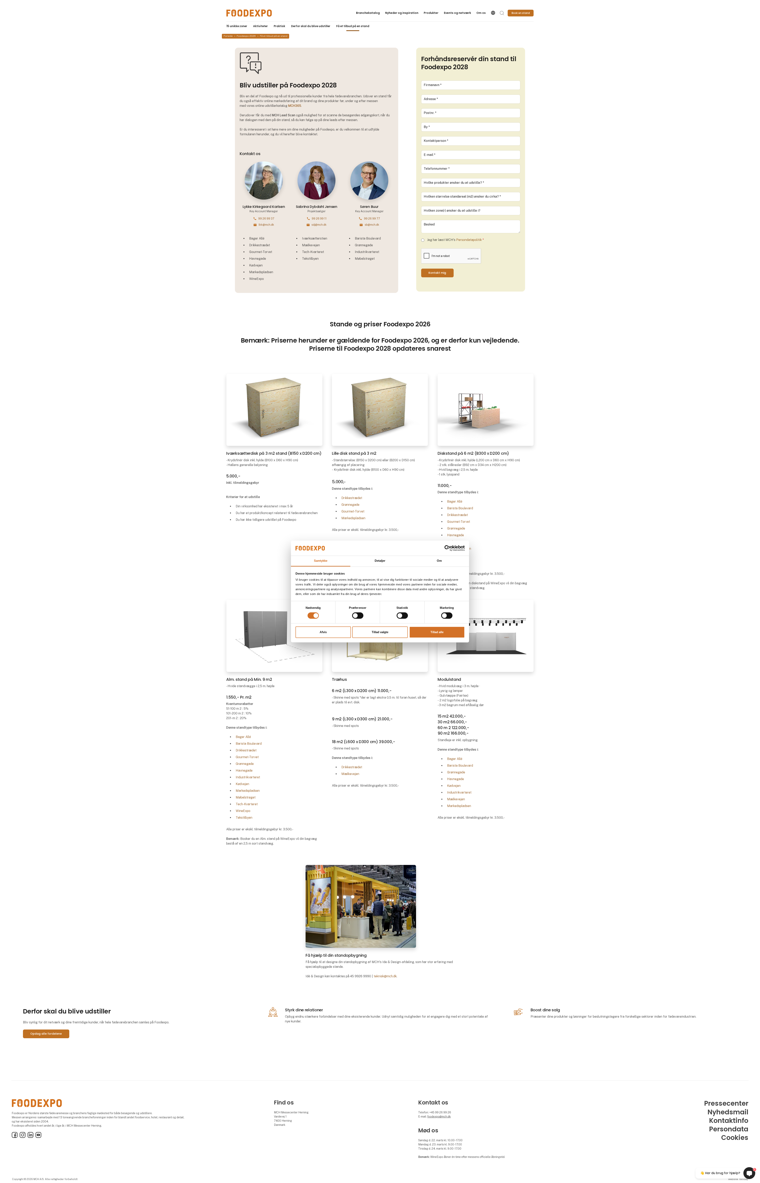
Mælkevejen (350, 774)
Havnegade (455, 535)
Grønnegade (350, 505)
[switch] (357, 615)
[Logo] (249, 13)
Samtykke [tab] (321, 561)
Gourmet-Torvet (352, 511)
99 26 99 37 (266, 218)
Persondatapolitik (469, 240)
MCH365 (294, 106)
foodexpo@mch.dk (439, 1116)
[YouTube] (38, 1136)
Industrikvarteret (248, 777)
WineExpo (243, 811)
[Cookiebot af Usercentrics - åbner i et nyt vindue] (447, 548)
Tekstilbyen (244, 817)
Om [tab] (439, 561)
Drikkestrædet (351, 498)
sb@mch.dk (372, 224)
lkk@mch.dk (266, 224)
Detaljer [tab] (380, 561)
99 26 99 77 (372, 218)
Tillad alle (437, 632)
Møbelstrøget (246, 797)
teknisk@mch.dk (385, 976)
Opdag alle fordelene (46, 1034)
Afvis (323, 632)
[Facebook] (15, 1136)
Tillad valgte (380, 632)
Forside (228, 36)
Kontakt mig (437, 273)
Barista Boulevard (460, 508)
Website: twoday (738, 1179)
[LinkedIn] (30, 1136)
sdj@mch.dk (319, 224)
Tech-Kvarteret (247, 804)
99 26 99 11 (319, 218)
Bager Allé (454, 501)
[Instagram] (23, 1136)
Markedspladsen (353, 518)
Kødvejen (242, 784)
